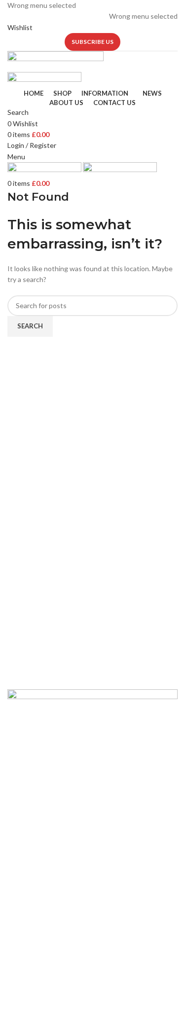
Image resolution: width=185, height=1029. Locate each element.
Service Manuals (32, 977)
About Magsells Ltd (37, 782)
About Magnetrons (37, 943)
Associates (24, 798)
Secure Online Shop (38, 815)
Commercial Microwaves (44, 960)
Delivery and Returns (39, 866)
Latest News (27, 832)
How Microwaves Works (44, 909)
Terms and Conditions (41, 849)
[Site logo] (55, 61)
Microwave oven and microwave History (68, 926)
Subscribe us (92, 41)
